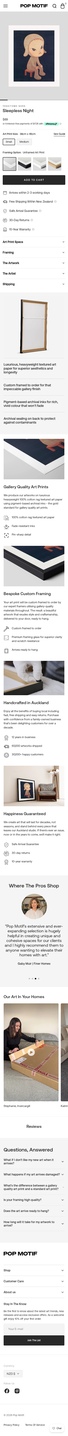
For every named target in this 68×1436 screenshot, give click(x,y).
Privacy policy (11, 1424)
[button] (5, 6)
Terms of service (35, 1424)
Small (10, 142)
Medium (26, 142)
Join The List (33, 1340)
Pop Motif (18, 1415)
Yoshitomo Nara (14, 106)
